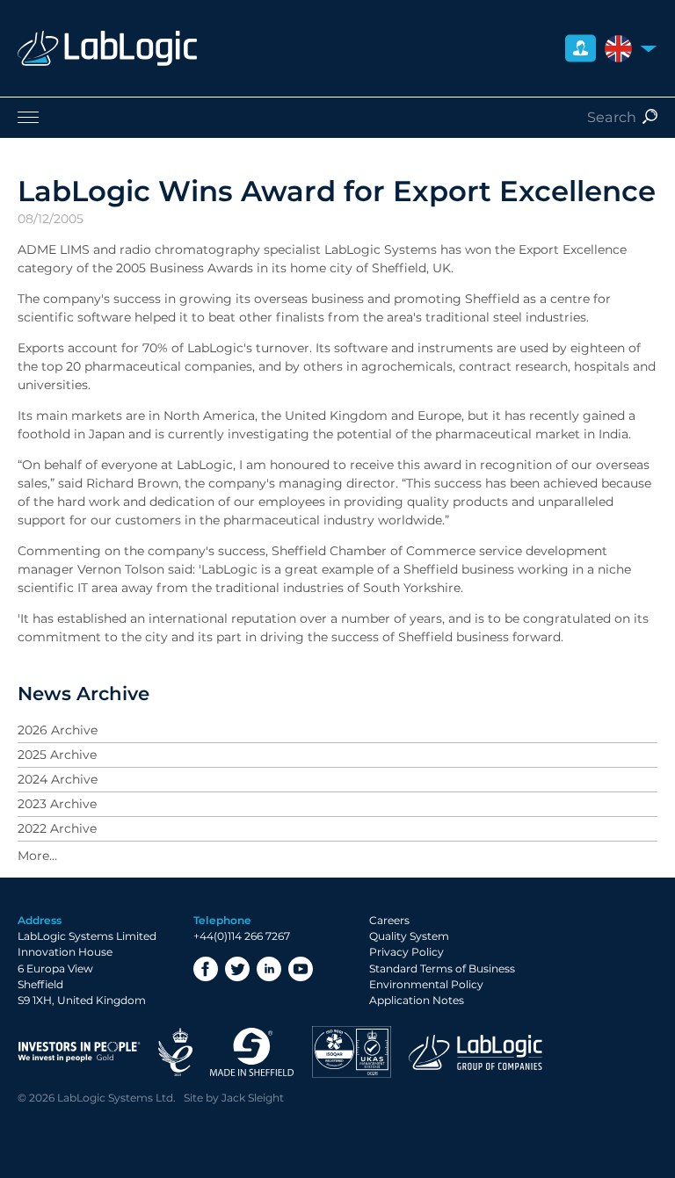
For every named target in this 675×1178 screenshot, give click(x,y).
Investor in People (79, 1052)
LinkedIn (269, 969)
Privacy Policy (406, 951)
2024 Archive (58, 779)
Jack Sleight (252, 1097)
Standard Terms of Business (442, 968)
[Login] (580, 48)
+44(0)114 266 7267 (241, 936)
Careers (389, 920)
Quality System (409, 936)
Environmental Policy (426, 984)
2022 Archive (57, 828)
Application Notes (416, 1000)
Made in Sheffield (252, 1052)
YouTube (300, 969)
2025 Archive (57, 754)
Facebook (205, 969)
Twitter (237, 969)
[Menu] (337, 117)
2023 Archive (57, 804)
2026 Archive (58, 730)
